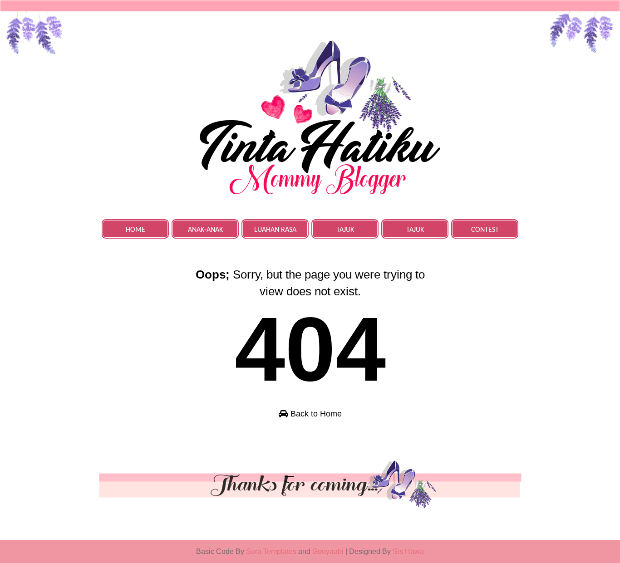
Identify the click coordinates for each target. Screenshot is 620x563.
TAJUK (345, 230)
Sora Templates (271, 551)
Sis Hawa (408, 551)
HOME (135, 230)
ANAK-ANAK (205, 230)
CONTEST (485, 230)
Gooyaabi (328, 551)
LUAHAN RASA (275, 230)
